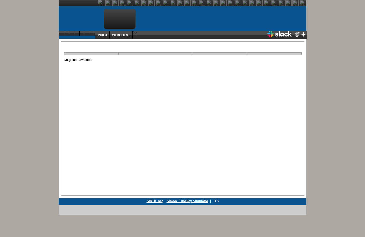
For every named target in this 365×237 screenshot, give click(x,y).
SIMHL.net (155, 201)
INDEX (102, 35)
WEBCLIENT (121, 35)
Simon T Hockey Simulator (187, 201)
